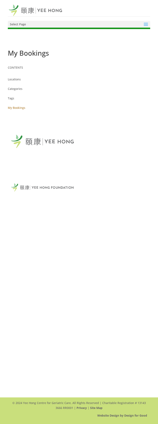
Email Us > (18, 238)
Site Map (96, 408)
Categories (15, 89)
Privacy (82, 408)
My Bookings (16, 108)
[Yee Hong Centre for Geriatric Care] (35, 10)
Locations (14, 79)
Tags (11, 98)
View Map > (19, 211)
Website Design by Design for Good (122, 415)
